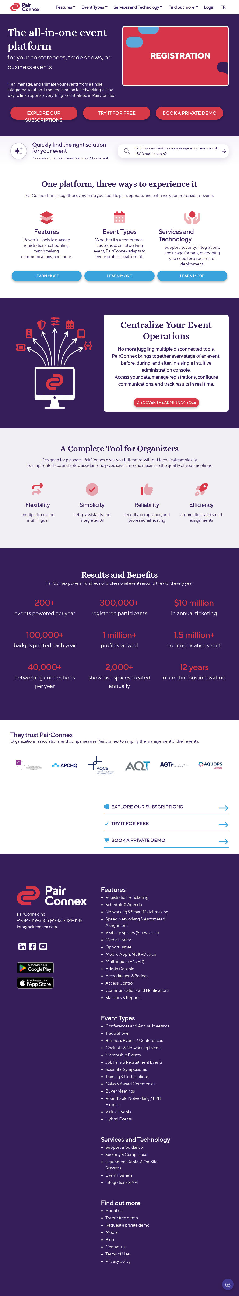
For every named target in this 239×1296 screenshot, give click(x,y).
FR (223, 7)
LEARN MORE (47, 276)
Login (209, 7)
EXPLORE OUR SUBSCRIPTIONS (43, 115)
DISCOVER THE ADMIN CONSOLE (166, 402)
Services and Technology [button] (136, 7)
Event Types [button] (92, 7)
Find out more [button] (181, 7)
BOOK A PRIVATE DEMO (190, 113)
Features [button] (64, 7)
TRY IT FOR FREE (117, 113)
